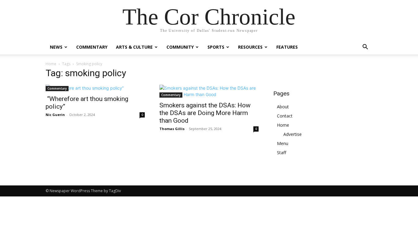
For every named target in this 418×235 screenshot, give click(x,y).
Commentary (91, 47)
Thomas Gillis (172, 128)
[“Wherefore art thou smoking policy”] (95, 88)
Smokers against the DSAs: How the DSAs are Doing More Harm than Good (205, 113)
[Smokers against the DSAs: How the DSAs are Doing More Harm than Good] (209, 91)
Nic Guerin (55, 114)
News (56, 47)
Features (287, 47)
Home (51, 63)
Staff (281, 152)
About (283, 107)
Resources (250, 47)
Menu (282, 143)
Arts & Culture (134, 47)
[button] (365, 47)
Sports (215, 47)
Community (180, 47)
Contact (285, 116)
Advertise (292, 134)
